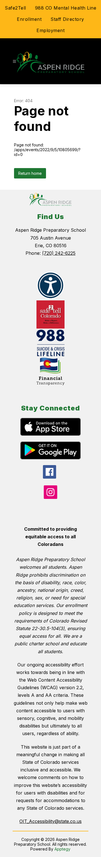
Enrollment (29, 19)
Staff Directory (67, 19)
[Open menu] (14, 61)
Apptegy (62, 849)
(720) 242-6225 (58, 253)
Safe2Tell (15, 8)
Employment (50, 30)
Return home (30, 173)
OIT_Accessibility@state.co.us (50, 821)
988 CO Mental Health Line (66, 8)
